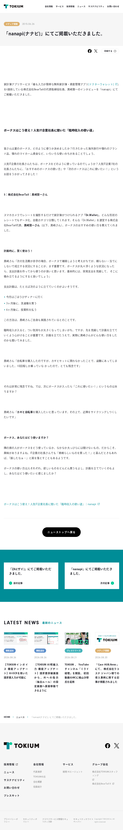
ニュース (20, 717)
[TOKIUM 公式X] (116, 745)
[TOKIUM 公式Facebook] (107, 745)
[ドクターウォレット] (101, 84)
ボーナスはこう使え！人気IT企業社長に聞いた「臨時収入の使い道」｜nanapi (50, 504)
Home (7, 717)
